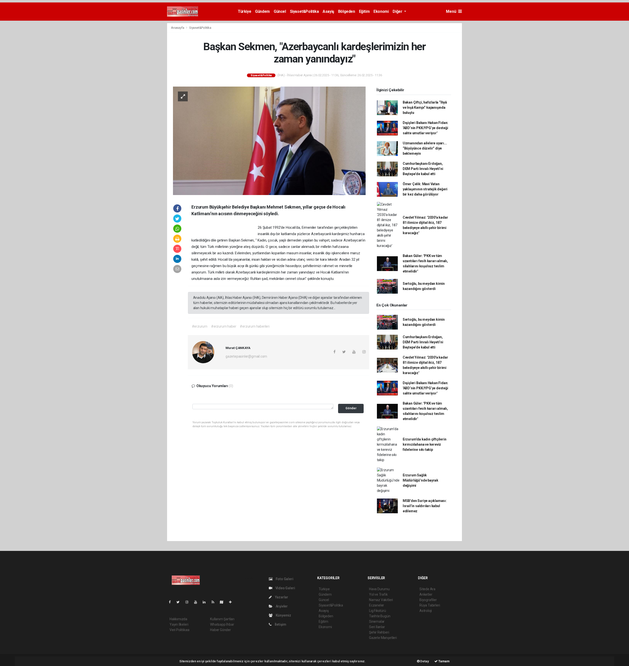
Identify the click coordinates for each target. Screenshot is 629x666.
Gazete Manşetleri (383, 638)
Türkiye (244, 11)
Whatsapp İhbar (222, 624)
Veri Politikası (179, 630)
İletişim (280, 624)
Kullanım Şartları (222, 619)
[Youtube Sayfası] (197, 602)
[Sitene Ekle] (232, 602)
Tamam (444, 661)
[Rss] (215, 602)
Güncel (280, 11)
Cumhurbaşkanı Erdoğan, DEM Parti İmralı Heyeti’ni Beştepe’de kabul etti (423, 169)
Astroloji (425, 611)
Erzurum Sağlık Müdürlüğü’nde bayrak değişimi (420, 480)
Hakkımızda (178, 619)
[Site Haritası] (223, 602)
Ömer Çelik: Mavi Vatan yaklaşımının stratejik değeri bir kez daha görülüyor (425, 189)
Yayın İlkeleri (179, 624)
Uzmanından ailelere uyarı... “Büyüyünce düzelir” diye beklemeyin (425, 148)
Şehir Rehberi (379, 632)
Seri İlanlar (377, 627)
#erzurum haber (223, 326)
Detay (424, 661)
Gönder (351, 408)
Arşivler (281, 606)
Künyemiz (283, 615)
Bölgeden (346, 11)
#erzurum (199, 326)
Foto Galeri (284, 579)
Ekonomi (381, 11)
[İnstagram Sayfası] (189, 602)
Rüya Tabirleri (429, 605)
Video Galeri (285, 588)
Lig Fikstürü (377, 611)
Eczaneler (376, 605)
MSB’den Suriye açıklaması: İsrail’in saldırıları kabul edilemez (425, 506)
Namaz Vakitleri (381, 600)
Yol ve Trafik (378, 594)
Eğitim (364, 11)
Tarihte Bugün (379, 616)
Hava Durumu (379, 589)
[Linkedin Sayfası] (206, 602)
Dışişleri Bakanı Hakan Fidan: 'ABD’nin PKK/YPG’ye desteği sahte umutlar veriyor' (425, 128)
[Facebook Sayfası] (172, 602)
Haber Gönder (220, 630)
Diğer (398, 11)
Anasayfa (178, 28)
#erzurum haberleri (255, 326)
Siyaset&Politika (304, 11)
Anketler (425, 594)
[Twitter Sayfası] (180, 602)
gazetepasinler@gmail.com (246, 356)
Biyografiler (428, 600)
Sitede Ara (427, 589)
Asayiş (328, 11)
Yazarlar (281, 597)
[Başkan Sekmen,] (269, 140)
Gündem (262, 11)
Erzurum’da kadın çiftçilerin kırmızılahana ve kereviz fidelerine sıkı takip (424, 444)
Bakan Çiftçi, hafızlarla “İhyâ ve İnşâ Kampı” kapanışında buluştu (425, 107)
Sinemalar (377, 621)
